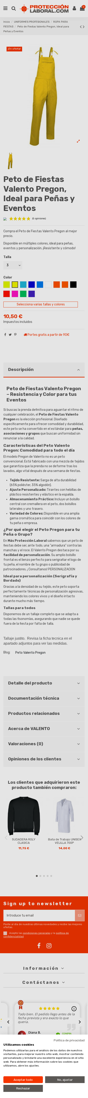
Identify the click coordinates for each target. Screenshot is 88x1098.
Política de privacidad (69, 1040)
